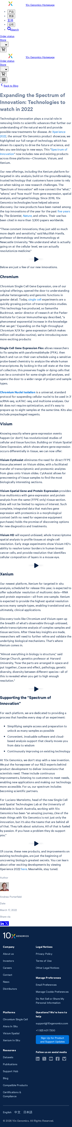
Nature (27, 215)
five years (64, 211)
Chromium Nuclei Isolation (17, 392)
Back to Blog (11, 85)
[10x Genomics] (16, 935)
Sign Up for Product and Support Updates (52, 1039)
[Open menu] (3, 80)
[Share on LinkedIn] (2, 924)
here (24, 869)
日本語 (27, 1112)
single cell (34, 299)
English (7, 1112)
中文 (17, 1112)
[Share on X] (6, 924)
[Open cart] (3, 49)
